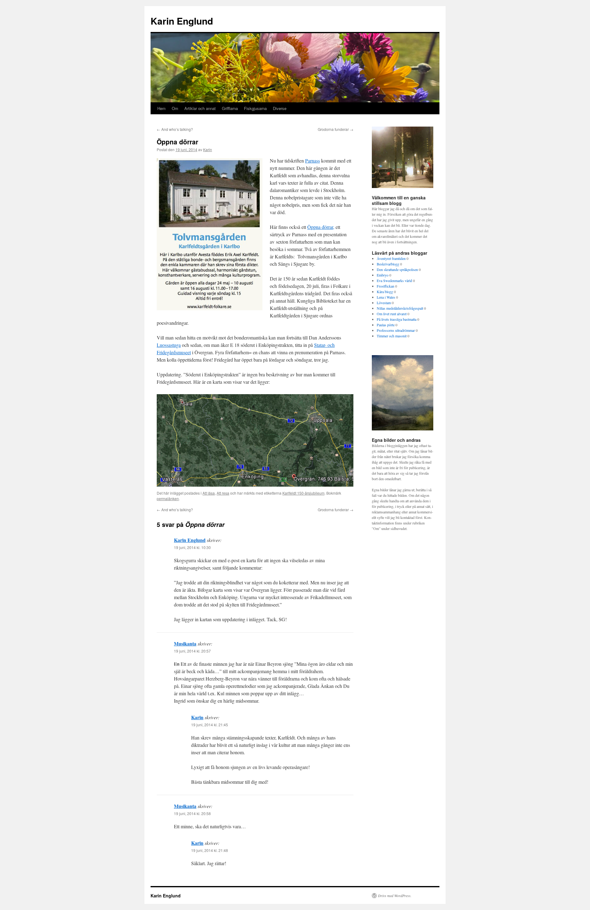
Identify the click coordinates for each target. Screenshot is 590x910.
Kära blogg (385, 291)
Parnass (312, 160)
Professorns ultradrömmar (396, 330)
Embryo (382, 275)
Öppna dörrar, (320, 227)
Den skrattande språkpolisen (397, 269)
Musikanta (185, 643)
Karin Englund (182, 20)
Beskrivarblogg (388, 263)
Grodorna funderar (335, 129)
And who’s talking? (175, 129)
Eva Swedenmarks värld (394, 280)
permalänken (168, 498)
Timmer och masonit (392, 335)
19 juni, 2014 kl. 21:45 (209, 724)
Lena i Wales (386, 297)
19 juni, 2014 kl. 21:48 (209, 850)
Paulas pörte (386, 324)
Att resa (223, 493)
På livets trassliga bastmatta (396, 319)
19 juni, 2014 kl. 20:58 (192, 813)
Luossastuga (169, 345)
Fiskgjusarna (255, 108)
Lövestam (384, 302)
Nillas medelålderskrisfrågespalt (400, 308)
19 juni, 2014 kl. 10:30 (192, 547)
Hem (161, 108)
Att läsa (209, 493)
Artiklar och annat (200, 108)
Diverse (279, 108)
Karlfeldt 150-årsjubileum (303, 493)
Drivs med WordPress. (394, 895)
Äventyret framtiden (391, 258)
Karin (207, 149)
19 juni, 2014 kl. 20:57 (192, 650)
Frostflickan (385, 286)
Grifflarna (230, 108)
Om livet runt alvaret (392, 313)
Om (175, 108)
